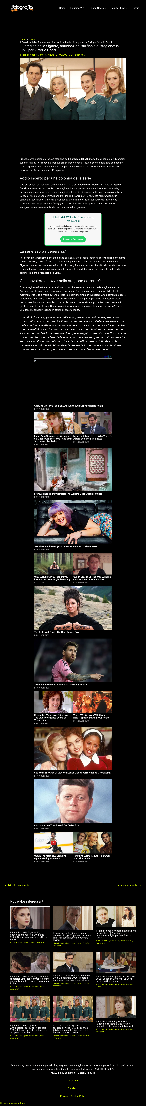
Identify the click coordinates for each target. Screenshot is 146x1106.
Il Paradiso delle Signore (33, 54)
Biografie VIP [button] (77, 8)
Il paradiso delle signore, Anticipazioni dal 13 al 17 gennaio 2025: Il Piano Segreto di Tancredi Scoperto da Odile (28, 1029)
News (51, 54)
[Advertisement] (73, 140)
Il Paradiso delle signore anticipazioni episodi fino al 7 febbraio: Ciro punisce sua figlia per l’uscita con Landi (116, 934)
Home (62, 8)
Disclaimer (73, 1080)
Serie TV (86, 943)
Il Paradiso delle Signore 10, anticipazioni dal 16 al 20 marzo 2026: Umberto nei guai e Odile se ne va (28, 936)
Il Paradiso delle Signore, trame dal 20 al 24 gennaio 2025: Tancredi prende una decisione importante (71, 977)
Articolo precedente (17, 885)
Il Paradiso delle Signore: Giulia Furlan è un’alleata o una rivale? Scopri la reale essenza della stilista (115, 1023)
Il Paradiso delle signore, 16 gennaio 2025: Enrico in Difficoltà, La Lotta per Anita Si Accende (115, 978)
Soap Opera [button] (97, 8)
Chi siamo (73, 1088)
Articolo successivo (129, 885)
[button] (85, 8)
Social (74, 943)
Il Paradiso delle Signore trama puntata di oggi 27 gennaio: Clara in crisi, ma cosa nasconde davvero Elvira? (72, 936)
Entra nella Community (73, 239)
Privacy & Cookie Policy (73, 1096)
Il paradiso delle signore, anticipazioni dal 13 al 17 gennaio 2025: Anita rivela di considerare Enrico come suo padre (71, 1029)
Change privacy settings (13, 1103)
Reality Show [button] (118, 8)
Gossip (135, 8)
